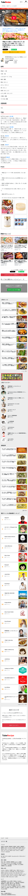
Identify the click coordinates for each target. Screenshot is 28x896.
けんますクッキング (12, 409)
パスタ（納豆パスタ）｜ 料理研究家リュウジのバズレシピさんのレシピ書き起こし (9, 310)
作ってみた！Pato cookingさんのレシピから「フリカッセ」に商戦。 (9, 461)
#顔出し (7, 30)
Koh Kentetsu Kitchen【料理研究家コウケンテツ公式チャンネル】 (17, 392)
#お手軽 (16, 31)
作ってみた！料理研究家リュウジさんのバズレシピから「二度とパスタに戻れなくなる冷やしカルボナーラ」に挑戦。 (9, 493)
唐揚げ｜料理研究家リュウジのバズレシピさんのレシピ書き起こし (9, 303)
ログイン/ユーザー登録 (14, 289)
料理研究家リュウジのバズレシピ (14, 386)
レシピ (6, 837)
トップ (2, 837)
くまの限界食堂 (11, 421)
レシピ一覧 (24, 371)
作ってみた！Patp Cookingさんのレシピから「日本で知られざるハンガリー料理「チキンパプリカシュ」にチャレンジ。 (9, 449)
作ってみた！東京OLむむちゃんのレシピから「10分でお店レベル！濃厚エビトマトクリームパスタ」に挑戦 (9, 499)
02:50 (11, 127)
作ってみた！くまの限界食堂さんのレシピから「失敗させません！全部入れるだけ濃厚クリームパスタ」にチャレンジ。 (9, 455)
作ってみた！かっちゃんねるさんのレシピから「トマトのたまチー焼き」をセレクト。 (9, 486)
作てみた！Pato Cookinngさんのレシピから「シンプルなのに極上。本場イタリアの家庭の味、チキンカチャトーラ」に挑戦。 (9, 468)
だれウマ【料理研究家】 (12, 415)
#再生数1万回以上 (10, 31)
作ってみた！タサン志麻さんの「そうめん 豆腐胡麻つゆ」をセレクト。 (9, 474)
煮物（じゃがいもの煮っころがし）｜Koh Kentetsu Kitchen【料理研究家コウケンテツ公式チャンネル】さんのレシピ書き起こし (9, 331)
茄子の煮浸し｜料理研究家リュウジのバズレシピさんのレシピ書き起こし (9, 358)
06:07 (8, 157)
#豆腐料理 (8, 28)
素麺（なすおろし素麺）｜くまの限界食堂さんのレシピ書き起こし (7, 261)
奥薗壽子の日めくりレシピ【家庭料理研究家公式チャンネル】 (17, 433)
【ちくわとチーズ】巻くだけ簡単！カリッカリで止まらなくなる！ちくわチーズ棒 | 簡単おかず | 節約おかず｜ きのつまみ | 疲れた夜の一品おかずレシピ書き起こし (7, 246)
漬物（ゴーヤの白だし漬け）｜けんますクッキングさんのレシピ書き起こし (9, 351)
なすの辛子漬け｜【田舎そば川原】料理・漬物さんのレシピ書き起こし (9, 317)
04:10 (7, 136)
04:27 (7, 144)
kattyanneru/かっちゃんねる (13, 403)
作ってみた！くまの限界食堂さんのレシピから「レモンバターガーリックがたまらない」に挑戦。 (9, 505)
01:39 (11, 116)
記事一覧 (25, 510)
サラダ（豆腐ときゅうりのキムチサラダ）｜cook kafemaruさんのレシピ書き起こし (21, 246)
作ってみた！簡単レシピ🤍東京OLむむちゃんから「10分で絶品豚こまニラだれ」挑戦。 (9, 480)
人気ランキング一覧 (22, 704)
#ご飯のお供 (21, 28)
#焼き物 (4, 28)
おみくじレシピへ (14, 725)
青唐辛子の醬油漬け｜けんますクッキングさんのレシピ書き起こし (9, 344)
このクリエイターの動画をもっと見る (14, 275)
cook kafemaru (11, 427)
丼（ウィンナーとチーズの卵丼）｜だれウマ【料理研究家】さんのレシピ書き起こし (9, 324)
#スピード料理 (14, 28)
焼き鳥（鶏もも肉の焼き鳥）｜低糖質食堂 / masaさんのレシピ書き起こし (21, 261)
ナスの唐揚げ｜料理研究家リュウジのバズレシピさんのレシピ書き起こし (9, 365)
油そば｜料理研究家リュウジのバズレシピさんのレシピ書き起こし (9, 338)
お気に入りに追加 (15, 52)
